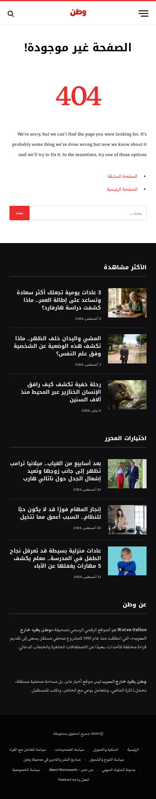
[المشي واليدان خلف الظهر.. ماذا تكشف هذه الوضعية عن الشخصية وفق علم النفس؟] (127, 348)
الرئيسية (133, 750)
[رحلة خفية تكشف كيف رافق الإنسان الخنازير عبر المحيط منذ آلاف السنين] (127, 394)
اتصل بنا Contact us (73, 780)
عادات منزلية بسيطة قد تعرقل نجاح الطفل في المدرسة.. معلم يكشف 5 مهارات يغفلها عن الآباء (55, 558)
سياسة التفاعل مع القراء (27, 750)
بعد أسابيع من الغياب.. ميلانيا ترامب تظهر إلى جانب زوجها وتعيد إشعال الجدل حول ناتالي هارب (55, 471)
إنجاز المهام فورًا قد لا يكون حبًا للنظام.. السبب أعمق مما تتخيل (59, 513)
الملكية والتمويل (106, 750)
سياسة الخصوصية (26, 770)
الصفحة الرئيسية (122, 189)
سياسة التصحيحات (69, 750)
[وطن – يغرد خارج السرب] (78, 13)
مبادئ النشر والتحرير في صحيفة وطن (52, 759)
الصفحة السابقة (122, 176)
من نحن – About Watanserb (71, 770)
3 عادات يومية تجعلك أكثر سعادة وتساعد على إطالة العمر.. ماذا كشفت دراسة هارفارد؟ (59, 300)
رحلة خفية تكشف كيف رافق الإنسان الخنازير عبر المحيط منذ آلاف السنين (61, 392)
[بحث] (12, 13)
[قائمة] (143, 13)
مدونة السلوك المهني (118, 770)
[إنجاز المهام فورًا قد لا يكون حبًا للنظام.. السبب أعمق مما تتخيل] (127, 519)
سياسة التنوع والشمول (106, 759)
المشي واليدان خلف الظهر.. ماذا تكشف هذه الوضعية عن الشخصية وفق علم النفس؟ (57, 346)
